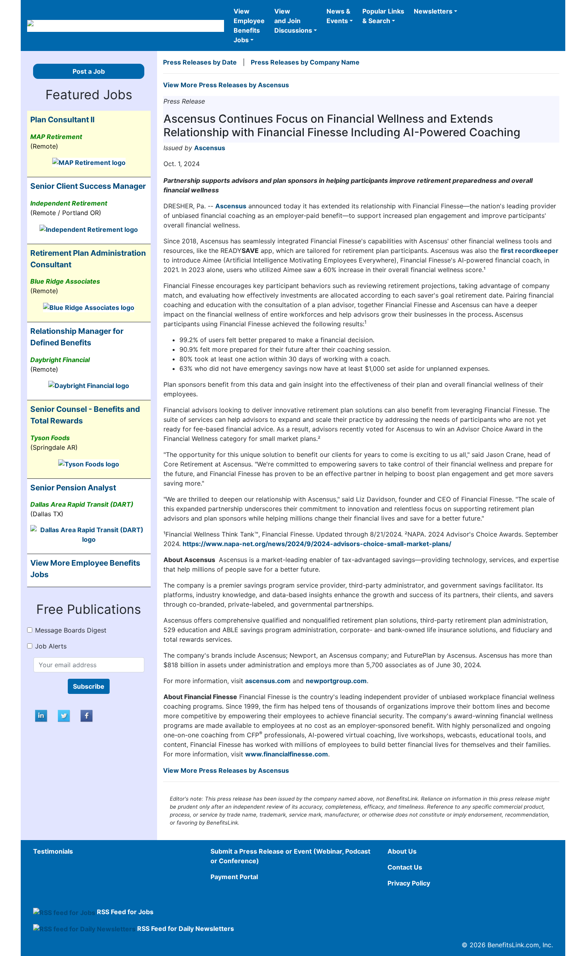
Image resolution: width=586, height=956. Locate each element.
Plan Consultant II (62, 119)
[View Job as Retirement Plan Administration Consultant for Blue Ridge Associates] (88, 307)
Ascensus (209, 148)
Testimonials (53, 851)
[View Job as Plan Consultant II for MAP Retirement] (89, 162)
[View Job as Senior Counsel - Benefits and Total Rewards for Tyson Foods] (88, 463)
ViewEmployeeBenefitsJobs (249, 25)
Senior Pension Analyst (73, 487)
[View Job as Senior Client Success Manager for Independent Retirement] (88, 229)
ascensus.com (268, 681)
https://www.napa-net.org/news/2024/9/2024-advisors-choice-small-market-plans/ (317, 544)
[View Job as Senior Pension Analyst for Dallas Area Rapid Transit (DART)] (88, 534)
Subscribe (88, 686)
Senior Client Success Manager (88, 186)
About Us (402, 851)
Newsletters (433, 11)
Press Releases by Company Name (305, 62)
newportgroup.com (336, 681)
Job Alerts (51, 646)
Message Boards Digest (70, 630)
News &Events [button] (338, 16)
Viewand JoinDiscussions (293, 20)
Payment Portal (234, 877)
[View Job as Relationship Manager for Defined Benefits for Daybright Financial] (88, 385)
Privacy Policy (408, 883)
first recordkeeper (529, 251)
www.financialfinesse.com (286, 754)
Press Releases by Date (200, 62)
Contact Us (404, 867)
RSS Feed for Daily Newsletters (185, 928)
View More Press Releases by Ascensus (226, 85)
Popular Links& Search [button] (383, 16)
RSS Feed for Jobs (125, 912)
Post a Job (89, 71)
